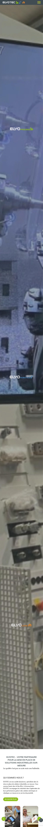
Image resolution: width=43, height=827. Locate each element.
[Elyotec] (17, 2)
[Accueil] (8, 2)
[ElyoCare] (21, 625)
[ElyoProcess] (21, 129)
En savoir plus (10, 799)
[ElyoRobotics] (21, 377)
